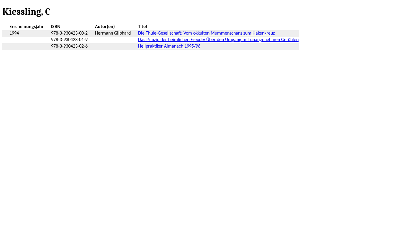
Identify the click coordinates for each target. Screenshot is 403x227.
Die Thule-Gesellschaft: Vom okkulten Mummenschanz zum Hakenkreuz (206, 33)
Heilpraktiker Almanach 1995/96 (169, 46)
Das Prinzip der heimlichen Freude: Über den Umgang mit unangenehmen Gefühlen (218, 40)
